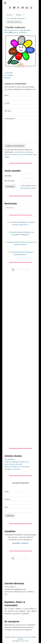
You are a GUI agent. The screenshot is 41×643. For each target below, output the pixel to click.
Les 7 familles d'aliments (16, 18)
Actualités (16, 543)
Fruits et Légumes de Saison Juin (17, 462)
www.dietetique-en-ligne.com (23, 637)
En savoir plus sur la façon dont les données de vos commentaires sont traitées (20, 154)
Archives (25, 543)
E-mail (7, 103)
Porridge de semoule (12, 469)
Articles (19, 15)
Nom (7, 95)
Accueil (10, 15)
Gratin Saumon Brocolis (13, 464)
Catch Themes (25, 641)
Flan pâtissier (9, 459)
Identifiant (8, 176)
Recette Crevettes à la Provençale (17, 467)
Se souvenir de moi (29, 186)
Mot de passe (9, 181)
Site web (8, 111)
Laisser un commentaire (19, 32)
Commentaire (10, 118)
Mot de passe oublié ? (28, 188)
